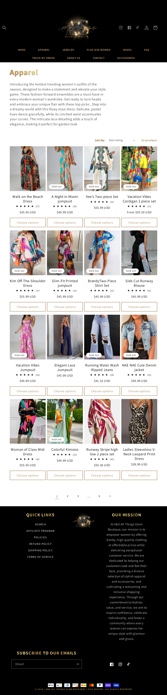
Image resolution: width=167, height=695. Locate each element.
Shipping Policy (40, 550)
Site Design (95, 689)
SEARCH (40, 524)
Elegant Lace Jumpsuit (65, 367)
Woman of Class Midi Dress (28, 451)
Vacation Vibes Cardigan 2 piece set (139, 198)
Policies (40, 537)
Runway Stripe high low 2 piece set (102, 451)
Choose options (28, 222)
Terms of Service (40, 557)
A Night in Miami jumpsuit (65, 198)
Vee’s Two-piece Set (102, 196)
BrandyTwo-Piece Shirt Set (102, 283)
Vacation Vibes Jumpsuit (28, 367)
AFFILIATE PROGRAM (40, 531)
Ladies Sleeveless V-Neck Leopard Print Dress (139, 454)
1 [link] (57, 496)
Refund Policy (40, 544)
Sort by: (100, 140)
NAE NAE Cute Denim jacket (139, 367)
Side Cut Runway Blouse (139, 283)
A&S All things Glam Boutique (65, 689)
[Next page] (110, 496)
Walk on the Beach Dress (27, 198)
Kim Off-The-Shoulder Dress (28, 283)
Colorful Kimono (65, 449)
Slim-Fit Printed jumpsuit (65, 283)
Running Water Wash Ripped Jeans (102, 367)
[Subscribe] (77, 664)
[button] (4, 27)
